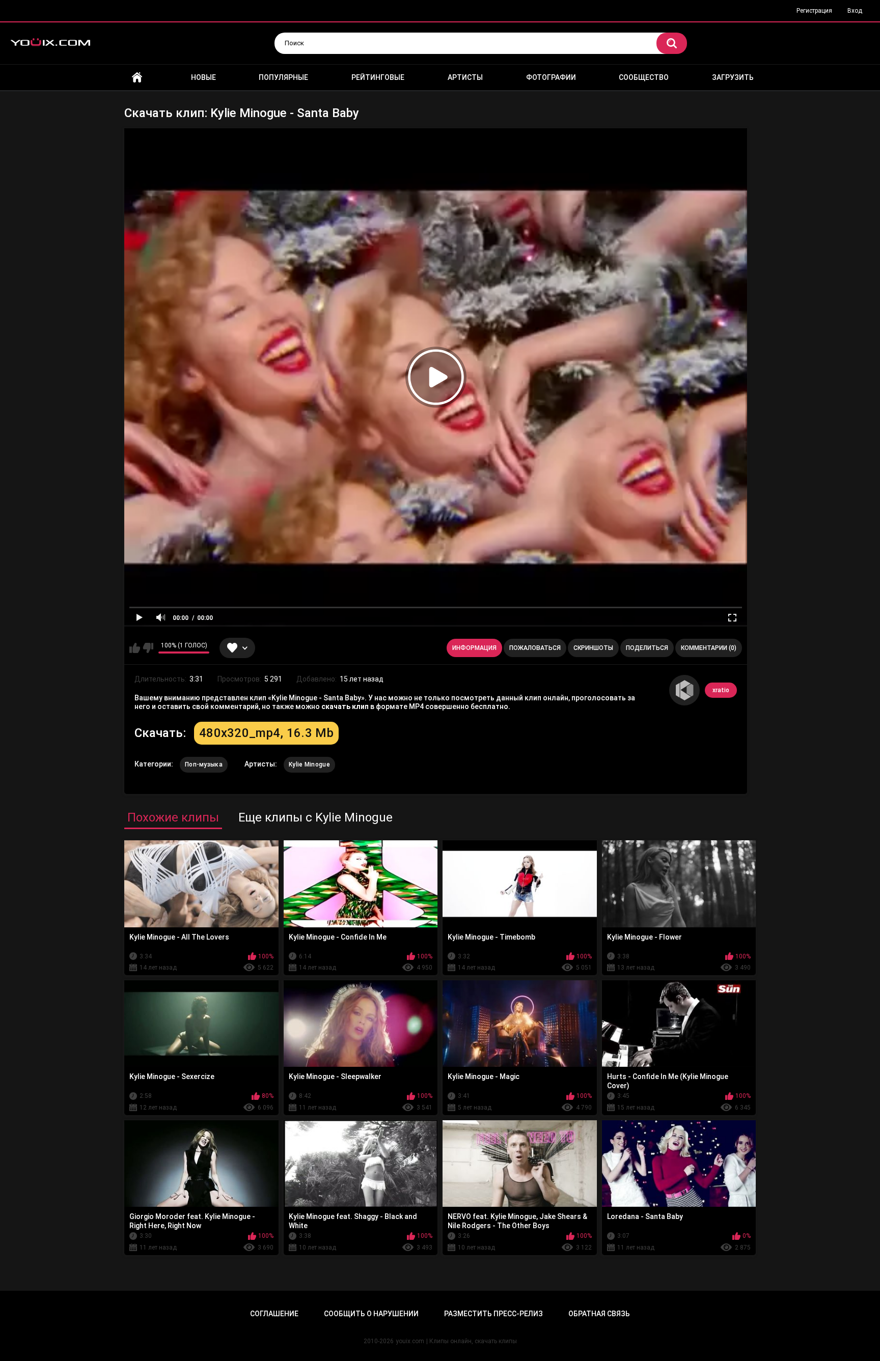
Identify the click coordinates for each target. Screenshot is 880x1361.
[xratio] (684, 690)
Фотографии (551, 77)
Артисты (465, 77)
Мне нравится (134, 648)
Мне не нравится (148, 648)
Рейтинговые (377, 77)
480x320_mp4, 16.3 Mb (266, 733)
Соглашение (274, 1314)
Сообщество (644, 77)
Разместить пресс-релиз (493, 1314)
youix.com (410, 1341)
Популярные (283, 77)
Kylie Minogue (309, 764)
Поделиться (647, 647)
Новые (203, 77)
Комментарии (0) (708, 647)
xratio (720, 690)
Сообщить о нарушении (371, 1314)
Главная (137, 78)
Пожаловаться (535, 647)
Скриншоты (593, 647)
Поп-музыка (204, 764)
